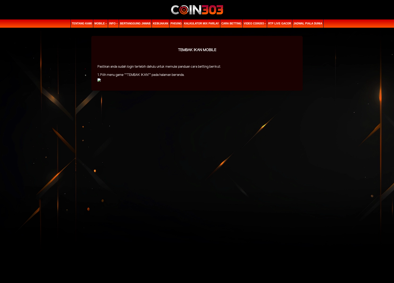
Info (112, 23)
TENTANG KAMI (82, 23)
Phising (176, 23)
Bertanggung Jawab (135, 23)
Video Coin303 (254, 23)
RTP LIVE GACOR (279, 23)
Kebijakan (160, 23)
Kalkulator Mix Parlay (201, 23)
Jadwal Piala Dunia (307, 23)
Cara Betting (231, 23)
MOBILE (99, 23)
